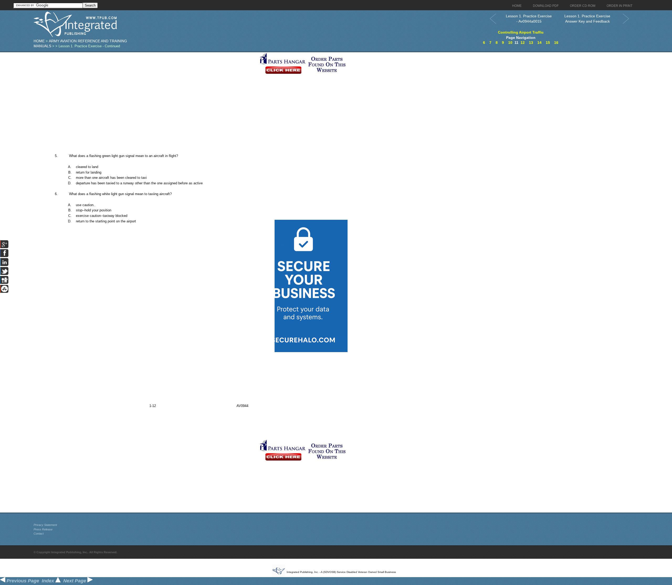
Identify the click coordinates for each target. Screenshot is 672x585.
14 (539, 42)
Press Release (43, 529)
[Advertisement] (145, 89)
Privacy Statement (45, 524)
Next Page (75, 580)
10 (510, 42)
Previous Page (22, 580)
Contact (39, 533)
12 (523, 42)
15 (548, 42)
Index (48, 580)
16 (556, 42)
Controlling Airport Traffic (521, 32)
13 (531, 42)
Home (39, 41)
